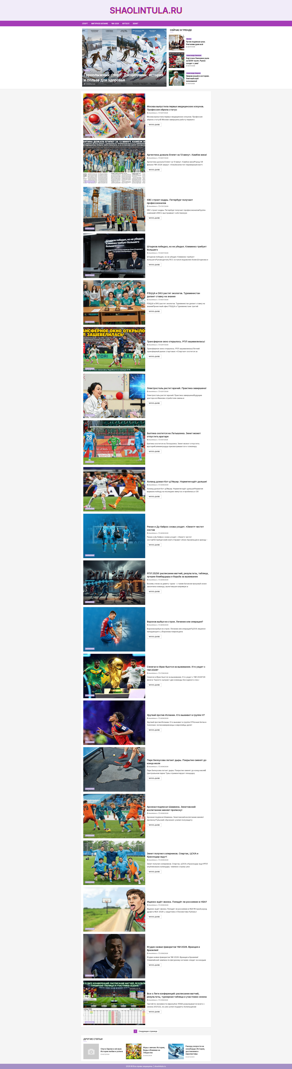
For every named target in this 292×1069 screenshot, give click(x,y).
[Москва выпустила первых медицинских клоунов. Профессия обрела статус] (114, 115)
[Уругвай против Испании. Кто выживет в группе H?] (114, 722)
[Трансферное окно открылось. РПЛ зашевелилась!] (114, 349)
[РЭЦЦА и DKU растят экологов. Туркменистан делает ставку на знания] (114, 302)
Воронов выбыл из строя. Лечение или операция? (175, 621)
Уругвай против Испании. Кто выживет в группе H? (176, 715)
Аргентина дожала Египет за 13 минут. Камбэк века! (177, 154)
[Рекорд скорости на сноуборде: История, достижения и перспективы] (176, 1051)
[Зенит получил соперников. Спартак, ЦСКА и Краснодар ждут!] (114, 863)
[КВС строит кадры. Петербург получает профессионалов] (114, 209)
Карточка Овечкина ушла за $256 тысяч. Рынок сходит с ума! (197, 60)
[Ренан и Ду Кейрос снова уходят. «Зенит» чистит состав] (114, 536)
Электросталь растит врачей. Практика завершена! (176, 388)
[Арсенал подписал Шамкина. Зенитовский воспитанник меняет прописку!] (114, 816)
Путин (189, 39)
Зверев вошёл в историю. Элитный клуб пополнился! (197, 78)
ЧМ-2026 (115, 23)
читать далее (154, 124)
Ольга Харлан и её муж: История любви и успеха (112, 1050)
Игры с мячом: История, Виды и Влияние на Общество (154, 1050)
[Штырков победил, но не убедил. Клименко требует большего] (114, 256)
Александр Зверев (193, 73)
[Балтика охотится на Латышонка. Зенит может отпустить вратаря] (114, 442)
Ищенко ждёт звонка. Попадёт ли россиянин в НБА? (177, 901)
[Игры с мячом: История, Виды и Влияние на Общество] (133, 1051)
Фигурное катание (99, 23)
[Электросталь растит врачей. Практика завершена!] (114, 396)
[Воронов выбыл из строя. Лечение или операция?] (114, 629)
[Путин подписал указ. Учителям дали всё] (176, 42)
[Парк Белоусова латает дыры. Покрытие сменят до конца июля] (114, 769)
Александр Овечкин (194, 55)
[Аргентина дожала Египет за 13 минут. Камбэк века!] (114, 162)
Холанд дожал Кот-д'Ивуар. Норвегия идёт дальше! (177, 481)
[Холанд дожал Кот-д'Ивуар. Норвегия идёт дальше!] (114, 489)
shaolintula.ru (146, 10)
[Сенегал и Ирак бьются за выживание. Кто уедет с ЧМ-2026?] (114, 676)
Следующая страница (148, 1031)
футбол (125, 23)
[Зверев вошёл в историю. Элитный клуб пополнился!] (176, 78)
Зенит (135, 23)
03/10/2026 (91, 84)
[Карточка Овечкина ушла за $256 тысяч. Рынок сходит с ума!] (176, 60)
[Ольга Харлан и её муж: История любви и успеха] (91, 1051)
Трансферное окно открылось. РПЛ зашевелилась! (176, 341)
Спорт (85, 23)
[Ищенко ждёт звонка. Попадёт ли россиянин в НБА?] (114, 909)
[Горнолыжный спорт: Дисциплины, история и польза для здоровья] (124, 58)
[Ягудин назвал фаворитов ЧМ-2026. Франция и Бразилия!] (114, 956)
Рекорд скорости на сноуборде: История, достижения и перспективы (195, 1050)
